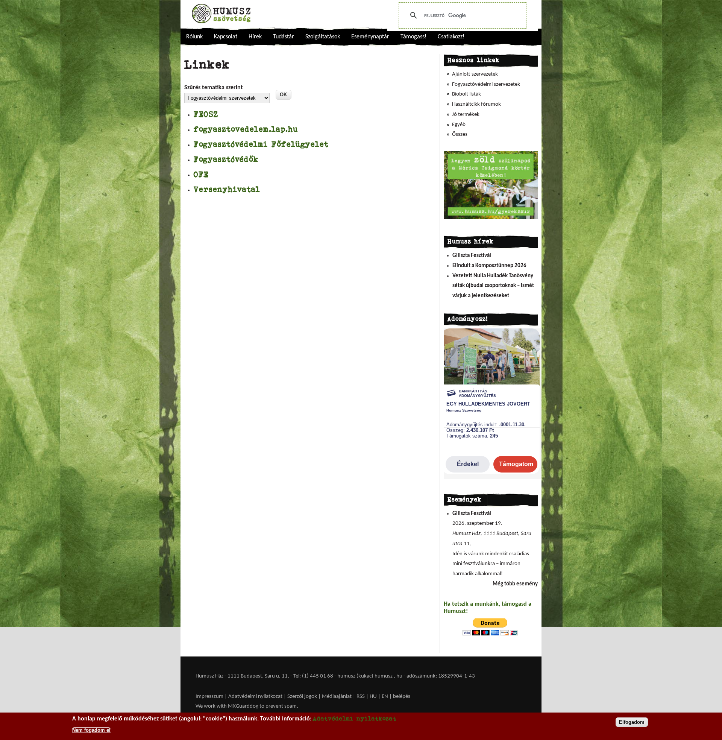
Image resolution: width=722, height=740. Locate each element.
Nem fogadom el (91, 730)
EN (385, 696)
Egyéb (459, 125)
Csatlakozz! (451, 37)
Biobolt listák (466, 94)
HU (373, 696)
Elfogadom (632, 722)
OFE (201, 174)
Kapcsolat (225, 37)
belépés (401, 696)
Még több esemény (515, 584)
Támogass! (413, 37)
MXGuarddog (243, 706)
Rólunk (194, 37)
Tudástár (283, 37)
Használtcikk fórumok (476, 104)
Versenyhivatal (227, 189)
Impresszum (209, 696)
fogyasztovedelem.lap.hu (246, 129)
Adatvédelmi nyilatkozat (255, 696)
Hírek (255, 37)
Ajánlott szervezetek (475, 74)
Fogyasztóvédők (226, 159)
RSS (360, 696)
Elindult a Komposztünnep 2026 (489, 266)
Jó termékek (465, 114)
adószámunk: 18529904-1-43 (441, 676)
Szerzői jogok (302, 696)
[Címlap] (221, 13)
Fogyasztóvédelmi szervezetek (486, 84)
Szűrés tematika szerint (213, 88)
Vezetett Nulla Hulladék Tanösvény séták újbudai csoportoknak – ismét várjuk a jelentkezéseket (493, 286)
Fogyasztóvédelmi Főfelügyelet (261, 144)
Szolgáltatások (322, 37)
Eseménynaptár (370, 37)
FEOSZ (206, 113)
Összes (459, 134)
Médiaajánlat (337, 696)
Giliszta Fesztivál (471, 255)
